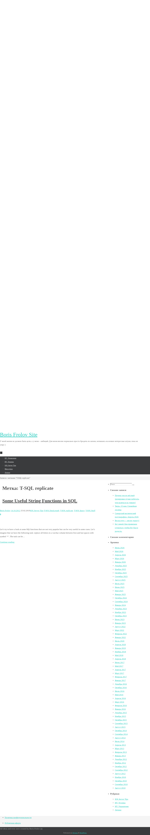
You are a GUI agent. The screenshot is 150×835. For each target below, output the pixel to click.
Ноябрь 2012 (120, 763)
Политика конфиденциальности (18, 817)
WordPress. (83, 833)
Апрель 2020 (120, 644)
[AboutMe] (70, 140)
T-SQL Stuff (90, 511)
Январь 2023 (120, 623)
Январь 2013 (120, 756)
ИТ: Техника (120, 803)
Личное (118, 810)
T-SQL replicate (66, 511)
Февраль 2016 (121, 705)
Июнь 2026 (119, 548)
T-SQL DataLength (51, 511)
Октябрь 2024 (121, 598)
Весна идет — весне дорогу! (127, 520)
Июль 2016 (119, 691)
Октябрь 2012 (121, 766)
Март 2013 (119, 748)
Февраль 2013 (121, 752)
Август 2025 (120, 580)
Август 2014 (120, 738)
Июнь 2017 (119, 662)
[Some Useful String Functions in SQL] (20, 524)
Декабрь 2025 (121, 566)
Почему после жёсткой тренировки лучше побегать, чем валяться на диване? (127, 499)
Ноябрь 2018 (120, 652)
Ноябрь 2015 (120, 716)
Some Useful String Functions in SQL (39, 500)
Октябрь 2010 (121, 781)
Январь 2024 (120, 605)
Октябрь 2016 (121, 687)
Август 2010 (120, 788)
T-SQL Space (79, 511)
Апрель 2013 (120, 745)
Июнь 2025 (119, 587)
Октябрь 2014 (121, 731)
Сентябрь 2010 (121, 784)
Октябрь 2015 (121, 720)
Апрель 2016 (120, 698)
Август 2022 (120, 627)
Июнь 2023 (119, 619)
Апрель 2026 (120, 555)
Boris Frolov (5, 511)
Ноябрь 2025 (120, 569)
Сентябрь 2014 (121, 734)
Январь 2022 (120, 637)
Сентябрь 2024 (121, 601)
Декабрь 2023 (121, 609)
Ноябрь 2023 (120, 612)
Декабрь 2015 (121, 713)
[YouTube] (70, 424)
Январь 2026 (120, 562)
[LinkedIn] (70, 282)
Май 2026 (119, 551)
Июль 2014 (119, 741)
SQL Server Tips (36, 511)
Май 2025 (119, 591)
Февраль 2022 (121, 634)
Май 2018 (119, 655)
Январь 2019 (120, 648)
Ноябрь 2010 (120, 777)
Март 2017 (119, 673)
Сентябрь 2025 (121, 576)
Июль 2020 (119, 641)
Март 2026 (119, 558)
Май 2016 (119, 695)
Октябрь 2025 (121, 573)
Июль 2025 (119, 584)
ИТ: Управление (122, 806)
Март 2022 (119, 630)
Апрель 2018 (120, 659)
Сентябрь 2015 (121, 723)
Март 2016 (119, 702)
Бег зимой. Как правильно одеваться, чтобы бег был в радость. (126, 527)
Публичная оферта (13, 823)
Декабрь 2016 (121, 684)
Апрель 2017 (120, 670)
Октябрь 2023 (121, 616)
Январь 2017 (120, 680)
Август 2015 (120, 727)
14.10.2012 (15, 511)
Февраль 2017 (121, 677)
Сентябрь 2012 (121, 770)
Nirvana (75, 833)
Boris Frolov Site (18, 435)
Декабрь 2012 (121, 759)
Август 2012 (120, 774)
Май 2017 (119, 666)
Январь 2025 (120, 594)
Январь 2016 (120, 709)
